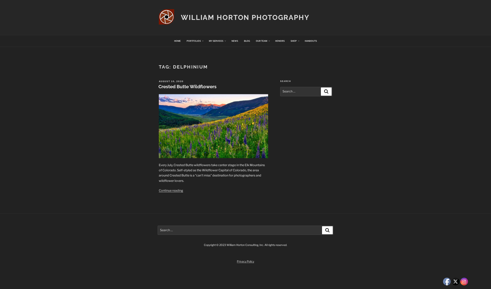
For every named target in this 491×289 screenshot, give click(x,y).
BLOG (247, 41)
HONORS (280, 41)
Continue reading (171, 190)
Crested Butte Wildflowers (187, 86)
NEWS (234, 41)
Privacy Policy (245, 261)
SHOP (294, 41)
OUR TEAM (261, 41)
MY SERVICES (216, 41)
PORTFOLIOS (194, 41)
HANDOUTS (311, 41)
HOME (177, 41)
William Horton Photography (245, 17)
